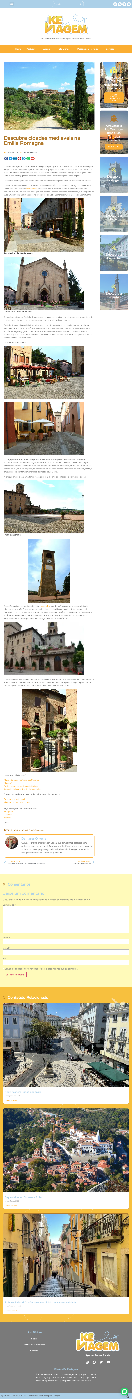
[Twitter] (124, 4)
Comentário (9, 905)
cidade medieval (20, 830)
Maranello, (45, 606)
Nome (6, 938)
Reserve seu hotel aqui (14, 799)
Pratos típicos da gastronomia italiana (21, 786)
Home (18, 49)
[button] (12, 4)
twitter (7, 817)
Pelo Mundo (64, 49)
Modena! (8, 783)
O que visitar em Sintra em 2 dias (24, 1197)
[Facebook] (120, 4)
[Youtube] (129, 4)
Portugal (30, 49)
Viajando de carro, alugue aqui (17, 802)
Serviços (110, 49)
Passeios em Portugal (87, 49)
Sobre (34, 1339)
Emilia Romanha (36, 830)
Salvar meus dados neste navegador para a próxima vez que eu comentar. (41, 969)
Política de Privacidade (34, 1344)
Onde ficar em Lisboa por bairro (23, 1092)
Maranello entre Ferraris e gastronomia (21, 780)
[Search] (81, 4)
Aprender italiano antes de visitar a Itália (22, 789)
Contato (34, 1350)
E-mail (6, 948)
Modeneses (31, 188)
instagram (8, 811)
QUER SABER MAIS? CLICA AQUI (114, 98)
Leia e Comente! (11, 1100)
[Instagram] (115, 4)
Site (4, 958)
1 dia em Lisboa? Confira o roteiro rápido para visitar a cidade (40, 1302)
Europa (46, 49)
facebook (8, 814)
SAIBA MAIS (114, 147)
